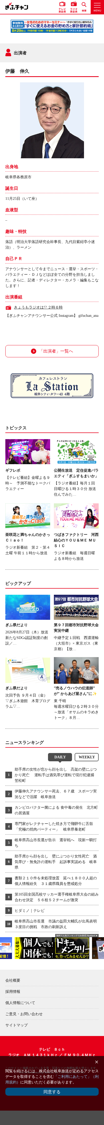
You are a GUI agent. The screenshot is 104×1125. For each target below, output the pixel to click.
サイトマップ (16, 1025)
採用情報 (12, 992)
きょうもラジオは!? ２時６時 (38, 307)
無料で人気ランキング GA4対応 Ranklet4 (75, 935)
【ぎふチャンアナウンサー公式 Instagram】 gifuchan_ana (51, 316)
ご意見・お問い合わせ (24, 1014)
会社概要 (12, 980)
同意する (52, 1092)
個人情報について (20, 1003)
